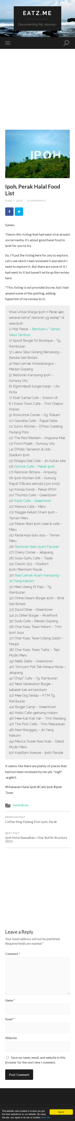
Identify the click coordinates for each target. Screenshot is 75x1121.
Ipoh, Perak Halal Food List (32, 190)
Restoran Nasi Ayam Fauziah (37, 547)
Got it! (61, 1111)
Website (11, 1038)
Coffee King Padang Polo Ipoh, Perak (31, 820)
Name (10, 1000)
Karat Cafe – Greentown (32, 501)
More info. (46, 1117)
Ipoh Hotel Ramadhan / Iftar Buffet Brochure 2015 (36, 837)
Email (10, 1019)
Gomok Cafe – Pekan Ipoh (34, 466)
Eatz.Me (37, 13)
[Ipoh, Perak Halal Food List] (37, 154)
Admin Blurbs (21, 805)
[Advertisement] (37, 92)
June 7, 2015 (14, 200)
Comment (12, 953)
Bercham (39, 329)
